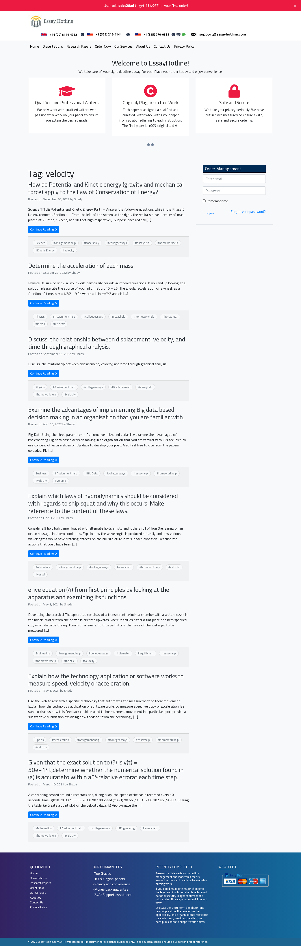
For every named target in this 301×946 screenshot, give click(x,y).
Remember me (217, 201)
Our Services (123, 46)
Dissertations (53, 46)
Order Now (103, 46)
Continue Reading (42, 229)
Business (40, 473)
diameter (124, 653)
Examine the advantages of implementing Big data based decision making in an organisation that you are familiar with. (106, 413)
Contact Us (162, 46)
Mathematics (43, 828)
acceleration (61, 739)
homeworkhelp (168, 242)
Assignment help (65, 242)
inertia (41, 323)
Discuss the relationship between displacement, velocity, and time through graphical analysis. (106, 342)
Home (34, 46)
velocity (69, 250)
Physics (40, 316)
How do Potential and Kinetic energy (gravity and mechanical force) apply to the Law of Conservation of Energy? (106, 188)
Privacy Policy (184, 46)
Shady (78, 199)
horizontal (170, 316)
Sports (39, 739)
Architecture (42, 567)
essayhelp (143, 242)
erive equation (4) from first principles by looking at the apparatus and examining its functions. (98, 593)
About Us (143, 46)
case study (92, 242)
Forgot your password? (248, 211)
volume (61, 480)
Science (40, 242)
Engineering (42, 653)
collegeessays (118, 242)
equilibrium (146, 653)
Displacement (121, 387)
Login (210, 213)
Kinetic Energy (45, 250)
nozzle (70, 660)
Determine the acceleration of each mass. (81, 265)
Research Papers (79, 46)
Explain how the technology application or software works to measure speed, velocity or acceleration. (106, 679)
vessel (41, 574)
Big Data (92, 473)
